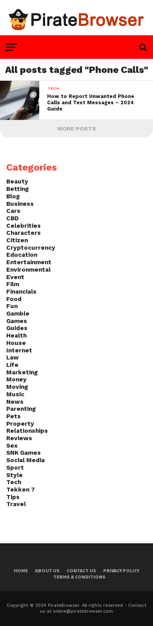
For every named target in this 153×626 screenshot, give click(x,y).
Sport (15, 467)
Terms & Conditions (79, 577)
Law (12, 357)
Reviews (19, 438)
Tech (13, 482)
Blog (13, 196)
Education (21, 254)
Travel (16, 504)
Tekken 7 (20, 489)
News (15, 401)
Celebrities (23, 225)
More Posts (76, 128)
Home (21, 570)
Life (12, 364)
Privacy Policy (121, 570)
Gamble (17, 313)
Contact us (81, 570)
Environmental (28, 269)
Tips (13, 497)
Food (14, 299)
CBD (12, 218)
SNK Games (23, 452)
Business (20, 203)
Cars (13, 210)
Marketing (22, 372)
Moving (17, 386)
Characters (23, 232)
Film (12, 284)
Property (20, 423)
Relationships (27, 430)
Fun (12, 306)
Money (16, 379)
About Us (47, 570)
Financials (21, 291)
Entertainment (28, 262)
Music (15, 394)
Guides (16, 328)
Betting (17, 188)
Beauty (17, 181)
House (16, 343)
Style (14, 475)
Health (16, 335)
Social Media (25, 460)
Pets (13, 416)
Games (16, 321)
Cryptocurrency (30, 247)
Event (15, 277)
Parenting (21, 408)
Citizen (17, 240)
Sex (12, 445)
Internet (19, 350)
